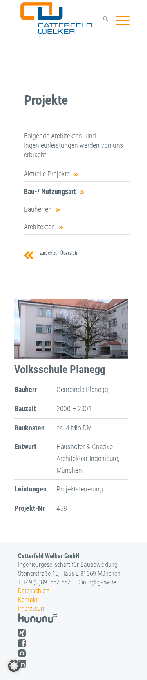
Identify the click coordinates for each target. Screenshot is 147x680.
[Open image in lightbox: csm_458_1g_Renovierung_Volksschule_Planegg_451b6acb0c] (119, 359)
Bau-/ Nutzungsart (50, 191)
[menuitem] (101, 20)
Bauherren (38, 209)
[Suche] (101, 20)
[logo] (63, 18)
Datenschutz (33, 591)
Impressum (31, 608)
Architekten (39, 227)
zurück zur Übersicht (58, 253)
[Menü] (119, 20)
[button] (14, 666)
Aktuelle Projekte (47, 174)
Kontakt (28, 600)
